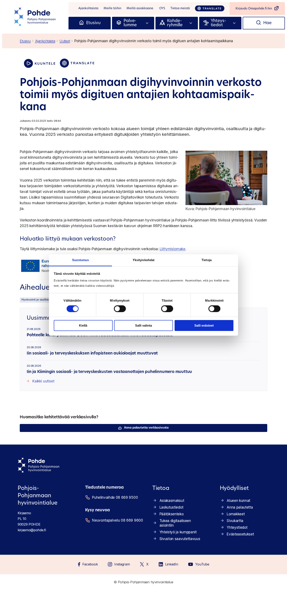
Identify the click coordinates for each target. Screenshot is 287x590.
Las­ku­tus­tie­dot (171, 507)
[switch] (120, 308)
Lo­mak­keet (236, 514)
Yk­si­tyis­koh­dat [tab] (143, 260)
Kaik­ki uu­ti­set (43, 381)
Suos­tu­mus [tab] (80, 260)
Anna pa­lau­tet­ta (240, 507)
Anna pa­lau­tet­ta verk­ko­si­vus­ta (146, 427)
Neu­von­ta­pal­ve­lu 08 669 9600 (117, 520)
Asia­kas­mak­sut (171, 500)
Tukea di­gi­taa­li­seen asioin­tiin (175, 523)
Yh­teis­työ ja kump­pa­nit (178, 532)
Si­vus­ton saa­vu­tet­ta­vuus (179, 539)
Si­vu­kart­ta (235, 521)
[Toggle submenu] (147, 23)
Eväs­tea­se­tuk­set (240, 534)
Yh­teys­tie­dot (237, 527)
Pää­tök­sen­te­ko (171, 514)
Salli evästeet (204, 325)
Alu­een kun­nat (238, 500)
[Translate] (209, 8)
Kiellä (83, 325)
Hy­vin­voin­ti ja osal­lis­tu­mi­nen (39, 299)
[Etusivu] (81, 23)
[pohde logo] (35, 16)
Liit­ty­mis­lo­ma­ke (173, 249)
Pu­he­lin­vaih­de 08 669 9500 (115, 497)
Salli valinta (143, 325)
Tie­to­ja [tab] (206, 260)
